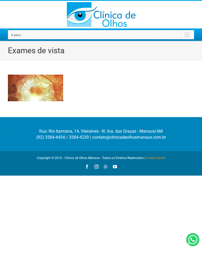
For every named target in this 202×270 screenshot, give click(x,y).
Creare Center (155, 158)
